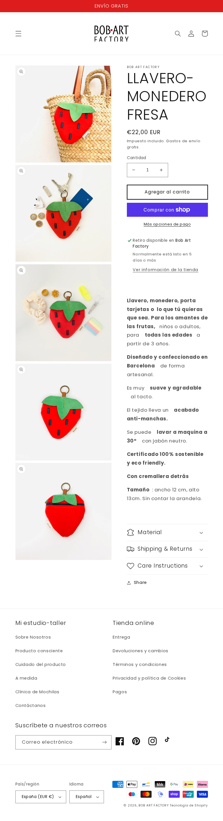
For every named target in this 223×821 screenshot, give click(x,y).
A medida (26, 678)
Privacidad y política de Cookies (149, 678)
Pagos (120, 692)
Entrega (121, 637)
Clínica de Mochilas (37, 692)
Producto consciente (39, 651)
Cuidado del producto (40, 664)
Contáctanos (30, 705)
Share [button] (140, 582)
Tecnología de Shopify (189, 805)
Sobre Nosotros (33, 637)
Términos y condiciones (140, 664)
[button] (18, 33)
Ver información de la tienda (165, 270)
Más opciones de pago (167, 224)
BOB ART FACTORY (154, 805)
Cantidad (136, 158)
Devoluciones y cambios (140, 651)
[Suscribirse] (104, 742)
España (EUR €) (38, 796)
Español (84, 796)
